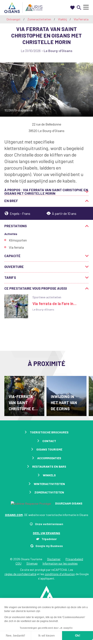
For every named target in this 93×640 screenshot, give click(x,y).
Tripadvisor (49, 539)
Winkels (49, 475)
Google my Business (49, 546)
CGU (18, 563)
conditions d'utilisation (60, 574)
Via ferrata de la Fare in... (54, 303)
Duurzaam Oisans (68, 503)
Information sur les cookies (60, 563)
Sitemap (32, 563)
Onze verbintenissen (49, 524)
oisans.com (14, 515)
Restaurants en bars (49, 466)
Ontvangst (13, 19)
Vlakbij (62, 19)
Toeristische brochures (49, 432)
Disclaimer (54, 559)
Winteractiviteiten (49, 484)
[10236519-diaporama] (46, 89)
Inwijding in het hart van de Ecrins (64, 402)
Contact (49, 441)
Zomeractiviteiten (39, 19)
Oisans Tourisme (49, 449)
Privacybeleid (74, 559)
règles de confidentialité (20, 574)
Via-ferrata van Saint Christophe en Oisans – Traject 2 (23, 403)
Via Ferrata (81, 19)
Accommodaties (49, 458)
